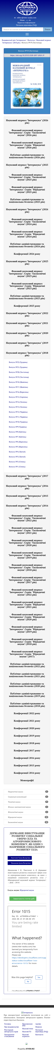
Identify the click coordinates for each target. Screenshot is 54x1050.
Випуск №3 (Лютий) (17, 456)
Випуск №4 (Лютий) (17, 452)
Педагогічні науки (27, 791)
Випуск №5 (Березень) (18, 447)
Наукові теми (27, 1028)
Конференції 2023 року (27, 305)
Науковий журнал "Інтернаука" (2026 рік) (27, 121)
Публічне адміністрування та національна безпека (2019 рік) (27, 694)
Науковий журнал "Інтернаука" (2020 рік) (27, 334)
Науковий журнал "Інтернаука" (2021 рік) (27, 324)
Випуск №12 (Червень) (18, 412)
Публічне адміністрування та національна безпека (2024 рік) (27, 245)
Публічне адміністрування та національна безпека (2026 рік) (27, 156)
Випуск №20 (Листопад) (19, 372)
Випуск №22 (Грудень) (18, 362)
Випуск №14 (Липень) (18, 402)
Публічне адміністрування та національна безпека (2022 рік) (27, 665)
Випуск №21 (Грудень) (18, 367)
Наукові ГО (26, 1031)
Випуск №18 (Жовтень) (18, 382)
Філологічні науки (27, 812)
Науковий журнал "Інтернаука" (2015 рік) (27, 497)
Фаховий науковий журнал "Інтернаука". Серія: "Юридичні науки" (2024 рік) (27, 234)
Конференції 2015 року (27, 765)
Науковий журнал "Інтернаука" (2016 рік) (27, 487)
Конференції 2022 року (27, 713)
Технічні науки (27, 802)
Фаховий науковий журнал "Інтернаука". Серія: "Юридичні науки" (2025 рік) (27, 189)
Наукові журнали (26, 1035)
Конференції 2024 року (27, 253)
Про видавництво (11, 1027)
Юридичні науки (27, 817)
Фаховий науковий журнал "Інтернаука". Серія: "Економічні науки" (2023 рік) (27, 274)
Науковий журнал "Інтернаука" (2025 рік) (27, 166)
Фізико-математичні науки (27, 807)
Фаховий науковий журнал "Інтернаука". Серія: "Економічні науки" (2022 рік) (27, 518)
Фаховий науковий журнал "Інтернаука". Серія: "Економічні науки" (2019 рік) (27, 555)
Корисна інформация (26, 22)
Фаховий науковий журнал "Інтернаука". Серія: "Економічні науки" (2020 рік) (27, 543)
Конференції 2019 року (27, 735)
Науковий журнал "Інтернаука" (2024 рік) (27, 210)
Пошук (47, 29)
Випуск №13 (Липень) (18, 407)
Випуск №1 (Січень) (17, 466)
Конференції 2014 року (27, 772)
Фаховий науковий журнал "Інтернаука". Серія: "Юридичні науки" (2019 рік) (27, 629)
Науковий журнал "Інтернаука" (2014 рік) (27, 507)
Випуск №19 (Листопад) (19, 377)
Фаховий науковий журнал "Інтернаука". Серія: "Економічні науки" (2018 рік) (27, 567)
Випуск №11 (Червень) (18, 417)
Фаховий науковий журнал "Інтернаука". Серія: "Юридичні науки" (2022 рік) (27, 592)
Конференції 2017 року (27, 750)
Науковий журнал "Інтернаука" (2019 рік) (27, 344)
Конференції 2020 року (27, 728)
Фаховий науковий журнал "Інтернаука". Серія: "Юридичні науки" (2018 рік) (27, 642)
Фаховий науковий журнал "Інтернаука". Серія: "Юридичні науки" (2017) (27, 654)
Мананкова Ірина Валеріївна (21, 863)
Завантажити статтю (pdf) (24, 898)
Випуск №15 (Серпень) (18, 397)
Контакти (39, 1034)
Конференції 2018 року (27, 743)
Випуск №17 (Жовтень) (18, 387)
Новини (38, 1027)
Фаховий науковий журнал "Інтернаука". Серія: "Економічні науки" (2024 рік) (27, 222)
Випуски (31, 40)
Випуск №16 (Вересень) (19, 392)
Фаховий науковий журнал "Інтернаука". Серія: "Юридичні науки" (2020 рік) (27, 617)
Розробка (26, 1049)
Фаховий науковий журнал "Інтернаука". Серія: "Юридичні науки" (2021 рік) (27, 605)
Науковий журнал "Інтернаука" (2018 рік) (27, 354)
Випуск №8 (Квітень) (17, 432)
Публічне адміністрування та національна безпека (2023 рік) (27, 297)
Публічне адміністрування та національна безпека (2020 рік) (27, 685)
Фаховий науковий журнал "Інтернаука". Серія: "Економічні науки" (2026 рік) (27, 133)
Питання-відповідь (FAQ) (26, 25)
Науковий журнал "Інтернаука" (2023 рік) (27, 262)
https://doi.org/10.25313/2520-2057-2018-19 (27, 55)
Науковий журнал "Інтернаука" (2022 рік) (27, 314)
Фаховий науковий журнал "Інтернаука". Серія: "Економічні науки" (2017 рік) (27, 580)
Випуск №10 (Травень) (18, 422)
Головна (7, 1024)
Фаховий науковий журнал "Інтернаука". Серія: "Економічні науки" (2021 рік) (27, 530)
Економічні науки (27, 822)
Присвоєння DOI (27, 1025)
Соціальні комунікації (27, 797)
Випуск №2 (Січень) (17, 461)
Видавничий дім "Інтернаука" (14, 40)
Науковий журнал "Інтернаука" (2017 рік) (27, 477)
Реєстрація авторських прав (11, 1031)
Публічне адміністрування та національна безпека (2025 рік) (27, 200)
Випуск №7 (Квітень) (17, 437)
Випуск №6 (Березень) (18, 442)
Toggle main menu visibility (27, 34)
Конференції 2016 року (27, 757)
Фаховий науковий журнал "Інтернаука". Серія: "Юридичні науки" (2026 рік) (27, 145)
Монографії (27, 780)
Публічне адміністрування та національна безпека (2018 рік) (27, 704)
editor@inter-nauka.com (26, 17)
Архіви (38, 1024)
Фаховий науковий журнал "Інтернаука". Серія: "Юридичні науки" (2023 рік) (27, 286)
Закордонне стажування (9, 1035)
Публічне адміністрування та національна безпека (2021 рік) (27, 675)
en (30, 20)
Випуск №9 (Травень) (18, 427)
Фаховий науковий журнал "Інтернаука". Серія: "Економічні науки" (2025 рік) (27, 177)
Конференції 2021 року (27, 720)
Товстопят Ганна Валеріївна (20, 858)
